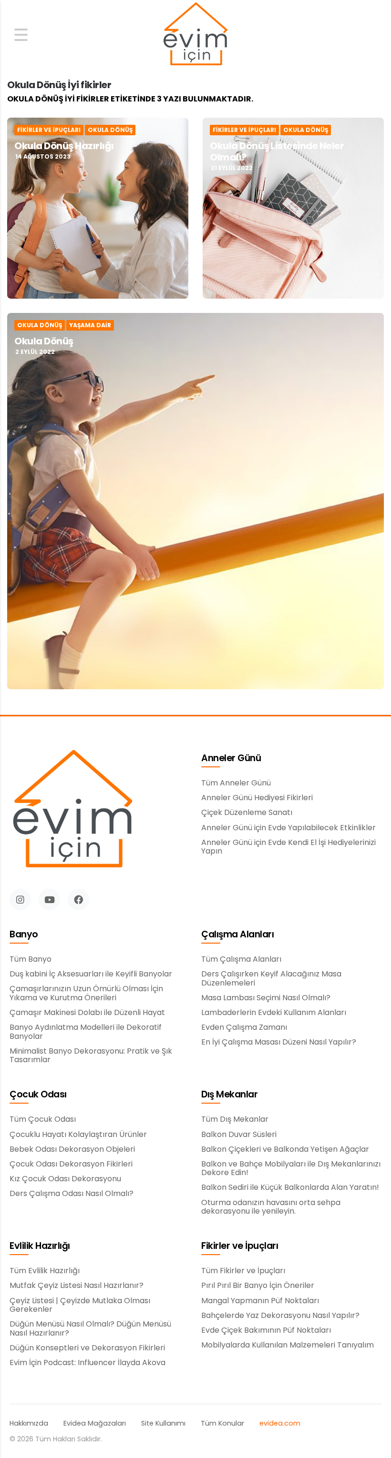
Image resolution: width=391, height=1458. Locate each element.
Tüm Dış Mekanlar (234, 1119)
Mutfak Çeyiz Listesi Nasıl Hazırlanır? (77, 1285)
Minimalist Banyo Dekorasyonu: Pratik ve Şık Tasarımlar (91, 1056)
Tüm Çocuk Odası (43, 1119)
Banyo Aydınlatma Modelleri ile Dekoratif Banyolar (86, 1032)
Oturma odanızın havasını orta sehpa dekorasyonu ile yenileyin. (270, 1207)
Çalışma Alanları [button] (237, 935)
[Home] (195, 35)
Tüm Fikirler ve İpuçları (243, 1271)
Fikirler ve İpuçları (49, 130)
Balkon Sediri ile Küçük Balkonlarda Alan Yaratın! (290, 1187)
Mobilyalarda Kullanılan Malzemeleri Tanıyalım (287, 1345)
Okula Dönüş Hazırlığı (64, 145)
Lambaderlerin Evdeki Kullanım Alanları (273, 1012)
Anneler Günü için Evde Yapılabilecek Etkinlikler (288, 828)
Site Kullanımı (163, 1423)
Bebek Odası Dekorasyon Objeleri (72, 1149)
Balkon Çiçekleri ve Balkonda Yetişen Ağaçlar (285, 1149)
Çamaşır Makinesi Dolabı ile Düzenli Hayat (87, 1012)
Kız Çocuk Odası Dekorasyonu (65, 1179)
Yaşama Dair (90, 325)
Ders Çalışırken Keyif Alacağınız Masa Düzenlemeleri (271, 978)
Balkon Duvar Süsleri (239, 1134)
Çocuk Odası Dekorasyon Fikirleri (71, 1164)
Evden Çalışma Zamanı (244, 1027)
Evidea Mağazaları (94, 1423)
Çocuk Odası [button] (38, 1095)
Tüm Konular (222, 1423)
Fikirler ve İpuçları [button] (239, 1246)
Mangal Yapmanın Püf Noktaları (260, 1301)
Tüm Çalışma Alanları (241, 959)
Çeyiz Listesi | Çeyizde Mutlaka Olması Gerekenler (80, 1305)
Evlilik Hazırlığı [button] (40, 1246)
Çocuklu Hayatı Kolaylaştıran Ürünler (78, 1134)
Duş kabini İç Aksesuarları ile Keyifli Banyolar (91, 974)
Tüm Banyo (30, 959)
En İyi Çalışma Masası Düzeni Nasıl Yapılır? (278, 1042)
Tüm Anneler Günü (236, 783)
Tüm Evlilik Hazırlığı (45, 1271)
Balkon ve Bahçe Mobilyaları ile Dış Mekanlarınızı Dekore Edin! (291, 1168)
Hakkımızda (29, 1423)
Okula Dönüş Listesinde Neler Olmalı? (277, 151)
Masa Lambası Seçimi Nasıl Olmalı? (265, 998)
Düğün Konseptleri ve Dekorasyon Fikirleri (87, 1348)
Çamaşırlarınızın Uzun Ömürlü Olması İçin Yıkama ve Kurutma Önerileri (86, 993)
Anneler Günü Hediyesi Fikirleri (257, 798)
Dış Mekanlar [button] (229, 1095)
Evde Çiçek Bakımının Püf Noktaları (266, 1330)
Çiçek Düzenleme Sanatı (246, 812)
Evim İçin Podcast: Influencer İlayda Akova (87, 1362)
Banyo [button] (24, 935)
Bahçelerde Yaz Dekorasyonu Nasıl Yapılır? (280, 1315)
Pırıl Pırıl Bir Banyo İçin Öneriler (257, 1285)
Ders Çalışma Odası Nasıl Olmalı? (72, 1193)
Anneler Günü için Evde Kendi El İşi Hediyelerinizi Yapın (288, 847)
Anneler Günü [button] (231, 758)
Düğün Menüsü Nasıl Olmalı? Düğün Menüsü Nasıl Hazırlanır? (90, 1328)
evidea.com (279, 1423)
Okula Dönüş (110, 130)
